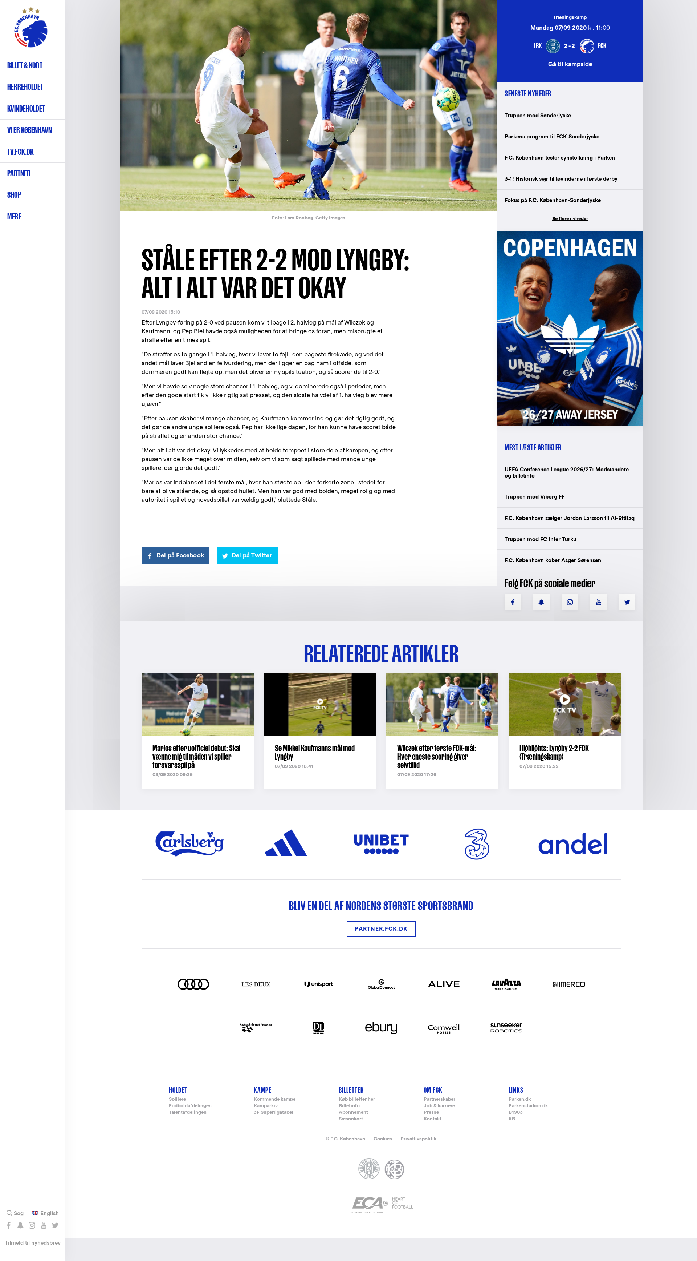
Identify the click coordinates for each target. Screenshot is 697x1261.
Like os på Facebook (8, 1225)
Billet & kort (24, 65)
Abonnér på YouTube (43, 1225)
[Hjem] (31, 31)
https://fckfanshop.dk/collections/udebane (564, 235)
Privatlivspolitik (418, 1138)
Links (516, 1090)
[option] (308, 106)
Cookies (383, 1138)
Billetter (351, 1090)
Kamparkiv (266, 1106)
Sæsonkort (351, 1119)
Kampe (263, 1090)
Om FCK (433, 1090)
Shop (14, 195)
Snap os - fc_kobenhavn (20, 1225)
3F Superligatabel (273, 1112)
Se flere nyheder (570, 218)
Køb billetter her (357, 1099)
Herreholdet (25, 87)
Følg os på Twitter (55, 1225)
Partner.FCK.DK (381, 929)
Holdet (178, 1090)
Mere (14, 216)
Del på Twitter (252, 555)
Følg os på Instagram (32, 1225)
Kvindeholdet (26, 108)
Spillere (177, 1099)
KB (512, 1119)
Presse (431, 1112)
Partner (18, 173)
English (49, 1213)
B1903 (516, 1112)
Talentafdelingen (188, 1112)
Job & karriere (439, 1106)
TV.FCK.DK (20, 152)
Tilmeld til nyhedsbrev (33, 1243)
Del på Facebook (180, 555)
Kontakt (432, 1119)
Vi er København (29, 130)
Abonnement (353, 1112)
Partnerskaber (439, 1099)
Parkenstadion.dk (528, 1106)
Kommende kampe (274, 1099)
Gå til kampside (570, 64)
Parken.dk (520, 1099)
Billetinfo (349, 1106)
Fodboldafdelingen (190, 1106)
